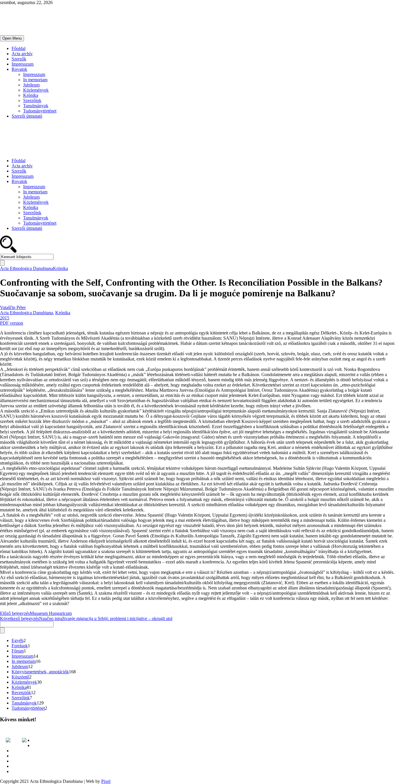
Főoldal (18, 48)
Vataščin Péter (13, 307)
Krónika (30, 95)
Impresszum (23, 64)
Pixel (105, 781)
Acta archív (22, 53)
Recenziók (21, 692)
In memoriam (35, 79)
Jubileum (31, 84)
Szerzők (19, 58)
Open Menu (12, 38)
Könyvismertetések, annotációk (40, 671)
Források (20, 645)
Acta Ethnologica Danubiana (26, 268)
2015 (4, 317)
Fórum (18, 650)
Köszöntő (20, 676)
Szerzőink (32, 100)
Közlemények (36, 90)
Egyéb (17, 640)
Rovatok (19, 69)
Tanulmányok (35, 105)
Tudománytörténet (39, 110)
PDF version (11, 323)
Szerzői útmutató (27, 116)
